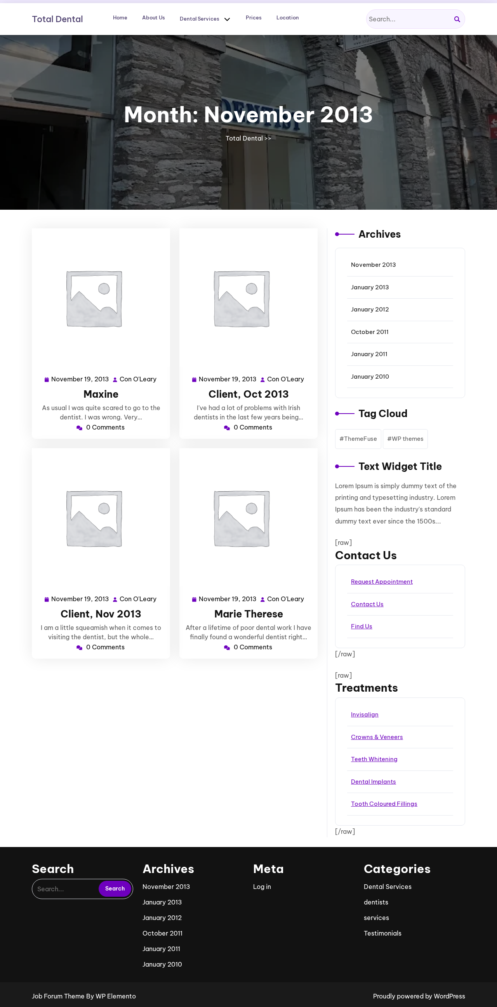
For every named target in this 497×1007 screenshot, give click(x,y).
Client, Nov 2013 (101, 614)
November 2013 (373, 264)
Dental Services (199, 19)
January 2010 (370, 376)
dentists (376, 902)
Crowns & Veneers (377, 737)
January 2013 (370, 287)
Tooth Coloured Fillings (384, 803)
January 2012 (370, 309)
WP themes (408, 438)
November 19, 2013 (80, 379)
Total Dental (57, 19)
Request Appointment (382, 581)
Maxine (100, 394)
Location (287, 17)
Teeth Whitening (374, 759)
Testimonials (382, 933)
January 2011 (369, 354)
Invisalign (365, 714)
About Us (153, 17)
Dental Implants (373, 781)
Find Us (361, 626)
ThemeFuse (360, 438)
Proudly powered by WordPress (419, 996)
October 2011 (370, 332)
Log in (262, 886)
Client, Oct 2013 (249, 394)
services (376, 918)
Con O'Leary (138, 379)
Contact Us (367, 604)
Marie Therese (248, 614)
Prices (254, 17)
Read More (97, 297)
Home (120, 17)
